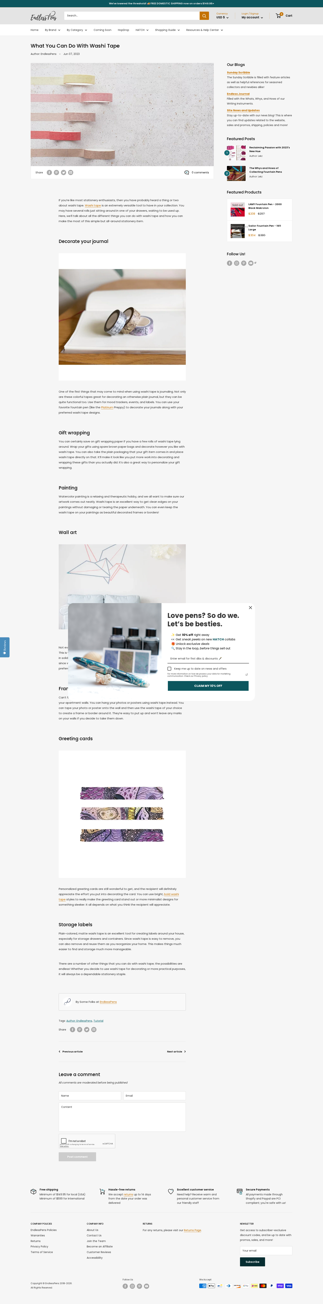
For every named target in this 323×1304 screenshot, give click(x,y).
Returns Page (192, 1230)
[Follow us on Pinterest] (243, 263)
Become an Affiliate (100, 1246)
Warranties (38, 1235)
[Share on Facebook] (49, 172)
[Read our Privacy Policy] (246, 674)
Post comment (77, 1157)
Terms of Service (42, 1252)
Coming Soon (102, 30)
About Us (92, 1230)
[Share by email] (70, 172)
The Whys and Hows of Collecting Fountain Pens (265, 170)
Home (35, 30)
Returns (36, 1241)
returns (128, 1194)
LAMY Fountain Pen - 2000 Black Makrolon (265, 206)
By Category (75, 30)
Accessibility (95, 1258)
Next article (174, 1051)
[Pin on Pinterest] (56, 172)
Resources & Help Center (202, 30)
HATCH (140, 30)
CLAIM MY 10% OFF (208, 686)
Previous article (72, 1051)
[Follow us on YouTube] (252, 263)
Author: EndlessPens (43, 54)
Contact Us (94, 1235)
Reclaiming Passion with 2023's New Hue (269, 149)
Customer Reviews (99, 1252)
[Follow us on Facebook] (229, 263)
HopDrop (123, 30)
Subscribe (252, 1262)
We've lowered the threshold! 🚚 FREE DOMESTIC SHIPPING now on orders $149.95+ (161, 3)
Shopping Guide (165, 30)
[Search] (204, 16)
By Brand (50, 30)
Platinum (107, 407)
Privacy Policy (39, 1246)
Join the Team (96, 1241)
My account (251, 17)
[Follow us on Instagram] (236, 263)
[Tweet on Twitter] (63, 172)
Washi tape (93, 205)
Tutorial (98, 1021)
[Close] (250, 607)
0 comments (200, 172)
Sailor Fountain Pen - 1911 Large (264, 227)
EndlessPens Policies (44, 1230)
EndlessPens (108, 1002)
